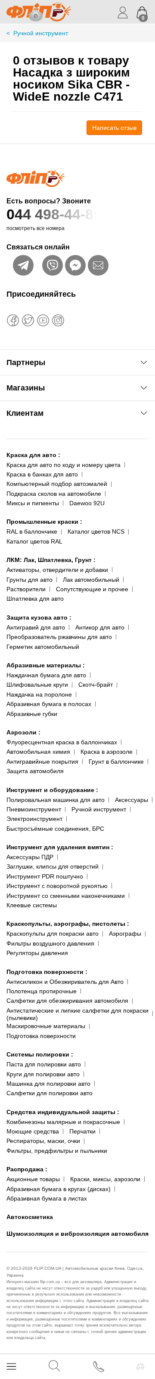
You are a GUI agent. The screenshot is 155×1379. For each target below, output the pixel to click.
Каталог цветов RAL (34, 541)
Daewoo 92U (87, 503)
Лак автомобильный (91, 579)
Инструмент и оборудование (52, 789)
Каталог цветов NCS (96, 531)
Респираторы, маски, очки (43, 1140)
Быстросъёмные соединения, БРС (55, 828)
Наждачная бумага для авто (46, 675)
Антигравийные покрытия (42, 761)
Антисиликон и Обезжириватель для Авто (65, 981)
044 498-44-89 (54, 214)
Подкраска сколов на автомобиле (53, 493)
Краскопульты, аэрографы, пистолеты (67, 923)
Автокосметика (29, 1216)
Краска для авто (33, 454)
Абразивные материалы (45, 665)
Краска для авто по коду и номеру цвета (63, 464)
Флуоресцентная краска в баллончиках (61, 742)
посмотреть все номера (35, 228)
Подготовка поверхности (46, 971)
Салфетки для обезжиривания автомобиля (67, 1000)
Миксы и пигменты (32, 503)
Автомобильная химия (38, 751)
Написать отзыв (114, 127)
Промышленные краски (44, 521)
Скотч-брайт (95, 684)
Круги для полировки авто (43, 1074)
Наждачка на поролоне (39, 694)
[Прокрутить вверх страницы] (141, 1341)
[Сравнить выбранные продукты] (140, 1366)
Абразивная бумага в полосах (48, 703)
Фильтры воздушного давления (50, 943)
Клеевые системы (31, 905)
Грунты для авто (29, 579)
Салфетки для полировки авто (49, 1093)
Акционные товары (33, 1179)
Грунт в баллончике (116, 761)
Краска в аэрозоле (107, 751)
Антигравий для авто (35, 627)
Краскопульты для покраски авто (52, 933)
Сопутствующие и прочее (92, 589)
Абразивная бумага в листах (46, 1198)
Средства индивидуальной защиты (62, 1112)
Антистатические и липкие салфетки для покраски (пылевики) (77, 1014)
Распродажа (26, 1169)
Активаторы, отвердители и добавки (57, 569)
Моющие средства (32, 1131)
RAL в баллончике (31, 531)
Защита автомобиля (35, 771)
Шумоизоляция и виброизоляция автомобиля (77, 1233)
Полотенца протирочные (41, 991)
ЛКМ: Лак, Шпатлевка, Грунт (51, 559)
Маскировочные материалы (45, 1026)
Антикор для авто (99, 627)
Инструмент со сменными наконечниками (65, 895)
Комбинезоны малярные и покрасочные (63, 1121)
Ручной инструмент (98, 809)
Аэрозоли (23, 732)
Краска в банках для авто (42, 474)
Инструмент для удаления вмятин (59, 847)
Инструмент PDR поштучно (44, 876)
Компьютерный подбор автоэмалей (56, 483)
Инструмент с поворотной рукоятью (57, 885)
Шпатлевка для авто (35, 598)
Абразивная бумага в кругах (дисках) (58, 1189)
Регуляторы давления (37, 952)
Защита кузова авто (38, 617)
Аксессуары (131, 799)
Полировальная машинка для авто (55, 799)
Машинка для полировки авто (48, 1083)
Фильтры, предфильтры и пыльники (56, 1150)
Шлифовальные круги (37, 684)
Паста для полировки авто (43, 1064)
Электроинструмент (34, 818)
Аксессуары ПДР (29, 857)
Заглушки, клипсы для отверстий (52, 866)
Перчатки (82, 1131)
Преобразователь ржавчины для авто (59, 636)
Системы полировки (39, 1054)
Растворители (26, 589)
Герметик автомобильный (42, 646)
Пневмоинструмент (33, 809)
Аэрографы (125, 933)
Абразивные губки (31, 713)
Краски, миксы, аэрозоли (105, 1179)
